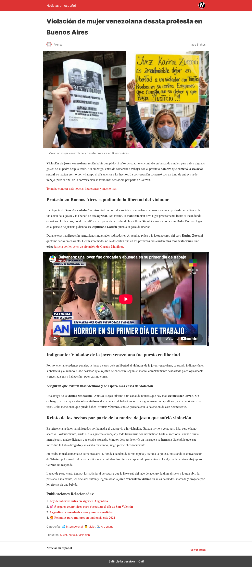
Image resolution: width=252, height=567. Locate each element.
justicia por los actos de (89, 246)
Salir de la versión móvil (126, 561)
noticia (73, 534)
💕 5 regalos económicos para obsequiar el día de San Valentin (91, 506)
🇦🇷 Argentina (105, 526)
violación (84, 534)
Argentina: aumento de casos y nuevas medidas (81, 512)
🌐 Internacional (72, 526)
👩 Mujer (89, 526)
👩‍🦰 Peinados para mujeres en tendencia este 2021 (82, 517)
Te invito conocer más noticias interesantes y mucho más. (81, 188)
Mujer (63, 534)
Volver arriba (198, 549)
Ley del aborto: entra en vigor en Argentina (79, 501)
